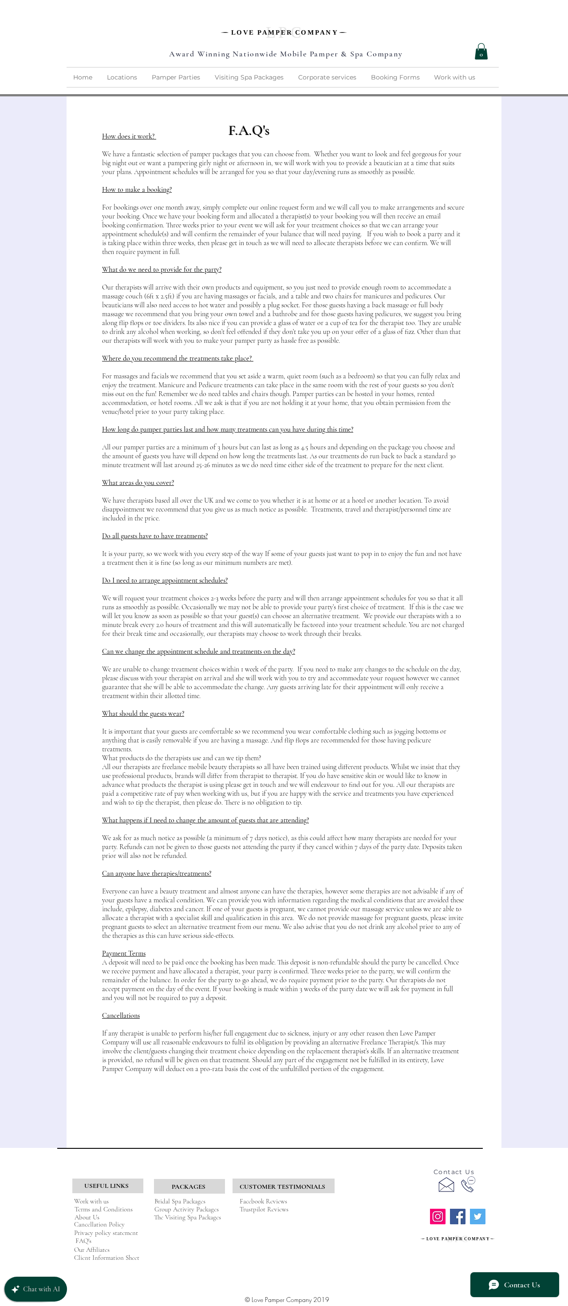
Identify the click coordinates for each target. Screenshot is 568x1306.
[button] (481, 51)
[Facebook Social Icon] (457, 1216)
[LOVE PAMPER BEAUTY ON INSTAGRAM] (438, 1216)
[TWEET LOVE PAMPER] (477, 1216)
